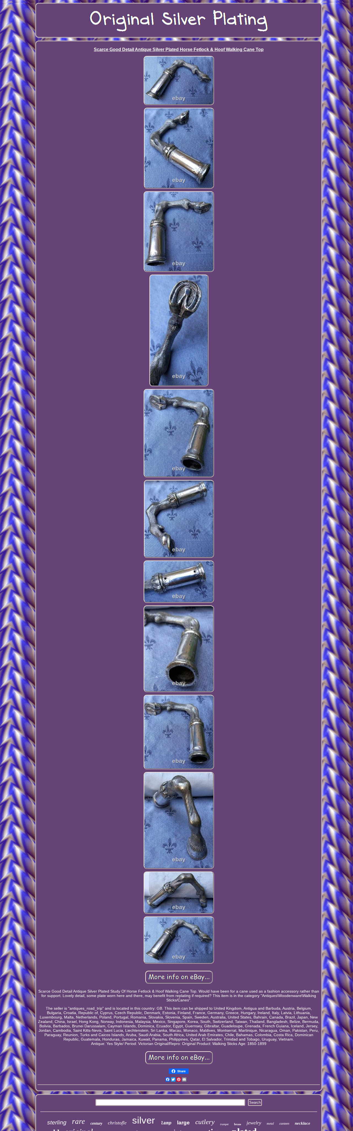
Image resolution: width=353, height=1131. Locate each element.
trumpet (224, 1124)
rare (78, 1121)
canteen (284, 1123)
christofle (117, 1122)
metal (270, 1123)
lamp (166, 1123)
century (96, 1123)
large (183, 1122)
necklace (302, 1123)
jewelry (254, 1122)
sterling (56, 1122)
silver (143, 1120)
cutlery (205, 1121)
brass (237, 1124)
